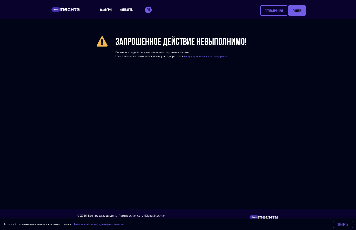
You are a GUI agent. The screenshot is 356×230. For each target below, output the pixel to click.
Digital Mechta (154, 215)
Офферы (106, 9)
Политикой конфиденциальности (98, 224)
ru (148, 9)
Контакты (127, 9)
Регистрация (274, 10)
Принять (343, 224)
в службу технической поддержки (205, 56)
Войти (297, 10)
